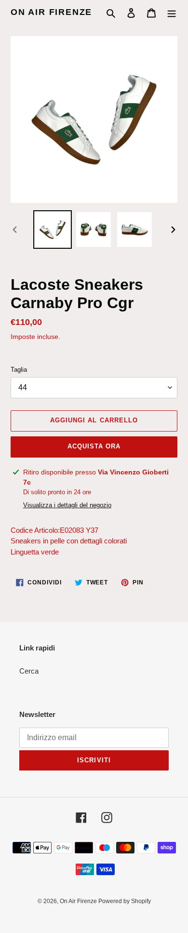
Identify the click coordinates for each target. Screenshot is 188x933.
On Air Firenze (51, 12)
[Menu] (171, 12)
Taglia (19, 369)
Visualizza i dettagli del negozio (67, 505)
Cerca (29, 671)
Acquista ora (94, 446)
